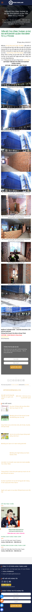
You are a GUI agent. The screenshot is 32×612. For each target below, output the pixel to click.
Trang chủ (5, 20)
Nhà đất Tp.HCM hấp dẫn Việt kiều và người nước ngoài (7, 396)
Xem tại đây (27, 60)
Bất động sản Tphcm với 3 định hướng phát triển (13, 443)
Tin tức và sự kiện (15, 20)
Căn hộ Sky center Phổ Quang (15, 52)
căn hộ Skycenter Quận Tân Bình (15, 45)
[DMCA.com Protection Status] (6, 584)
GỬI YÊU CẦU (16, 367)
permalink (27, 384)
